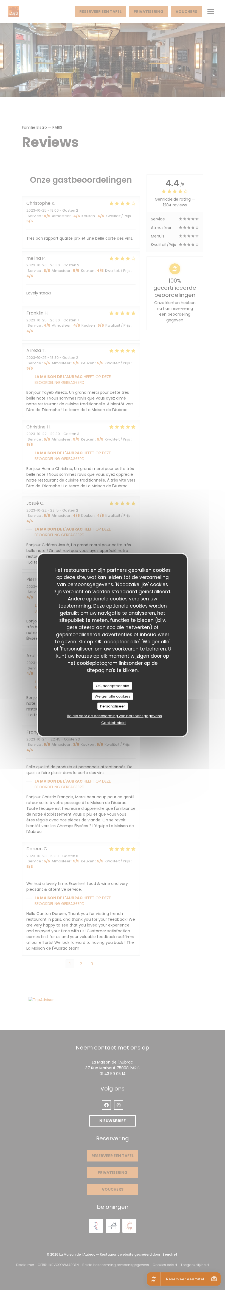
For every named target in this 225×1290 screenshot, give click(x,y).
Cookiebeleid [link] (113, 722)
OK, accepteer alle (112, 685)
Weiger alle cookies (112, 696)
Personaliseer (112, 706)
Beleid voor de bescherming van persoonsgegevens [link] (114, 715)
